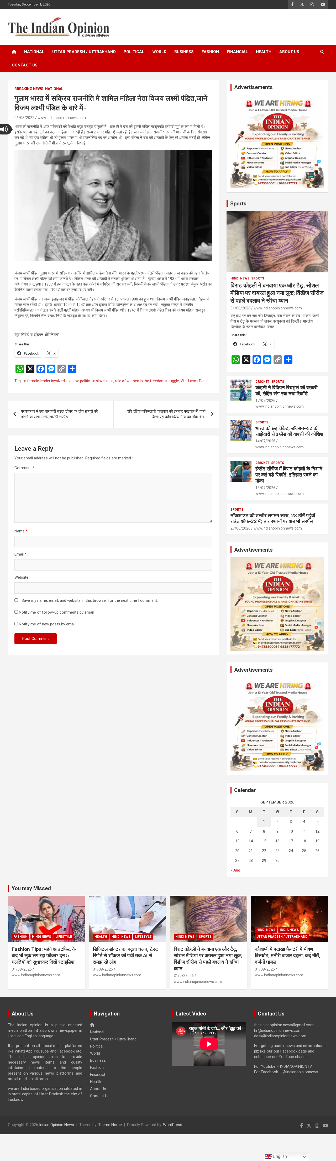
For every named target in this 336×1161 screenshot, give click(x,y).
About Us (289, 51)
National (34, 51)
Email (20, 554)
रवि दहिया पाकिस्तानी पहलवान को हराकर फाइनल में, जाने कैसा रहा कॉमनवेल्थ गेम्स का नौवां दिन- (166, 414)
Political (134, 51)
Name (21, 531)
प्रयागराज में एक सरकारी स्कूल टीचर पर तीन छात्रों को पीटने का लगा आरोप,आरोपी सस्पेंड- (59, 414)
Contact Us (25, 65)
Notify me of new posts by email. (47, 624)
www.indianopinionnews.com (62, 118)
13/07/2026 (265, 488)
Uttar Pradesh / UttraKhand (84, 51)
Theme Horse (110, 1124)
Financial (237, 51)
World (159, 51)
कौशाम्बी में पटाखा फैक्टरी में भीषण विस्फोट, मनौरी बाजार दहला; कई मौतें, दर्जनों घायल (287, 955)
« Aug (235, 870)
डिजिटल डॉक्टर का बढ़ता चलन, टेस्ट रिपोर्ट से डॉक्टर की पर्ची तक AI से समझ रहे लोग (125, 955)
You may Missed (31, 888)
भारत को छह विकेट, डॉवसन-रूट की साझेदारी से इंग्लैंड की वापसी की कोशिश (289, 431)
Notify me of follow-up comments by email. (56, 612)
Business (184, 51)
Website (21, 577)
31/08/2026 (240, 308)
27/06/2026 (240, 528)
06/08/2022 (24, 118)
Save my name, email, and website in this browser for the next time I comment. (90, 600)
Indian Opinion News (56, 1124)
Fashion (210, 51)
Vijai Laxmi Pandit (195, 381)
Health (263, 51)
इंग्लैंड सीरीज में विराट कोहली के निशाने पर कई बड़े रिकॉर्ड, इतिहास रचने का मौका (288, 475)
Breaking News (28, 89)
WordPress (172, 1124)
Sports (238, 203)
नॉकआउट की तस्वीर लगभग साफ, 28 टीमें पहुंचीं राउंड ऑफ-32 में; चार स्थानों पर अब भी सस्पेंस (272, 518)
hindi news (239, 278)
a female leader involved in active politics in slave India (68, 381)
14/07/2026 (265, 441)
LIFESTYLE (63, 937)
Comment (24, 467)
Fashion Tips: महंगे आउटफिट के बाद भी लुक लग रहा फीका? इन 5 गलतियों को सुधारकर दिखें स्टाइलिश (44, 955)
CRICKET (262, 381)
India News (289, 930)
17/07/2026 (265, 400)
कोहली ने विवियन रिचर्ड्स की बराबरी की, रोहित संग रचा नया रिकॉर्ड (286, 391)
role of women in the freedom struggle (147, 381)
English (279, 1156)
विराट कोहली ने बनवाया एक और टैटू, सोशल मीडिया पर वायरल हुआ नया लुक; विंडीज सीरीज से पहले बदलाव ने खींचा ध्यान (276, 293)
